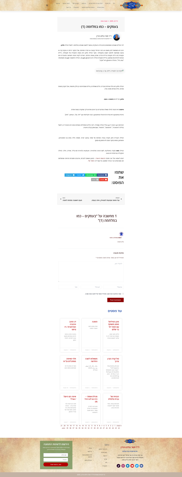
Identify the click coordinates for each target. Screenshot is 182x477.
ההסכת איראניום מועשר (88, 7)
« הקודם (119, 426)
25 (110, 428)
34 (82, 428)
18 (70, 426)
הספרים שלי (75, 3)
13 (86, 426)
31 (91, 428)
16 (77, 426)
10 (95, 426)
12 (89, 426)
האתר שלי (91, 161)
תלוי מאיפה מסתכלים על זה (69, 360)
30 (94, 428)
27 (104, 428)
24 (113, 428)
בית (114, 3)
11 (92, 426)
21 (61, 426)
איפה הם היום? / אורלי (70, 397)
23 (116, 428)
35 (79, 428)
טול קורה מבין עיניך (113, 360)
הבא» (63, 428)
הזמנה (94, 321)
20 (64, 426)
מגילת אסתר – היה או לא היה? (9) (91, 399)
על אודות (107, 3)
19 (67, 426)
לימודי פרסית (66, 3)
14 (83, 426)
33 (85, 428)
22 (119, 428)
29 (97, 428)
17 (74, 426)
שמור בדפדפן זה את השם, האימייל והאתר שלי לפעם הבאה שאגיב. (103, 294)
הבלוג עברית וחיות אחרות (96, 3)
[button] (47, 5)
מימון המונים (100, 7)
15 (80, 426)
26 (107, 428)
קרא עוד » (116, 343)
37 (73, 428)
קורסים (58, 3)
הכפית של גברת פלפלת (113, 397)
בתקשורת (76, 7)
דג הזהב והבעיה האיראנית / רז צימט (70, 325)
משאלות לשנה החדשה (91, 360)
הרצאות (84, 3)
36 (76, 428)
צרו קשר (68, 7)
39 (67, 428)
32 (88, 428)
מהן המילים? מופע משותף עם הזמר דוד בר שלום (113, 325)
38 (70, 428)
